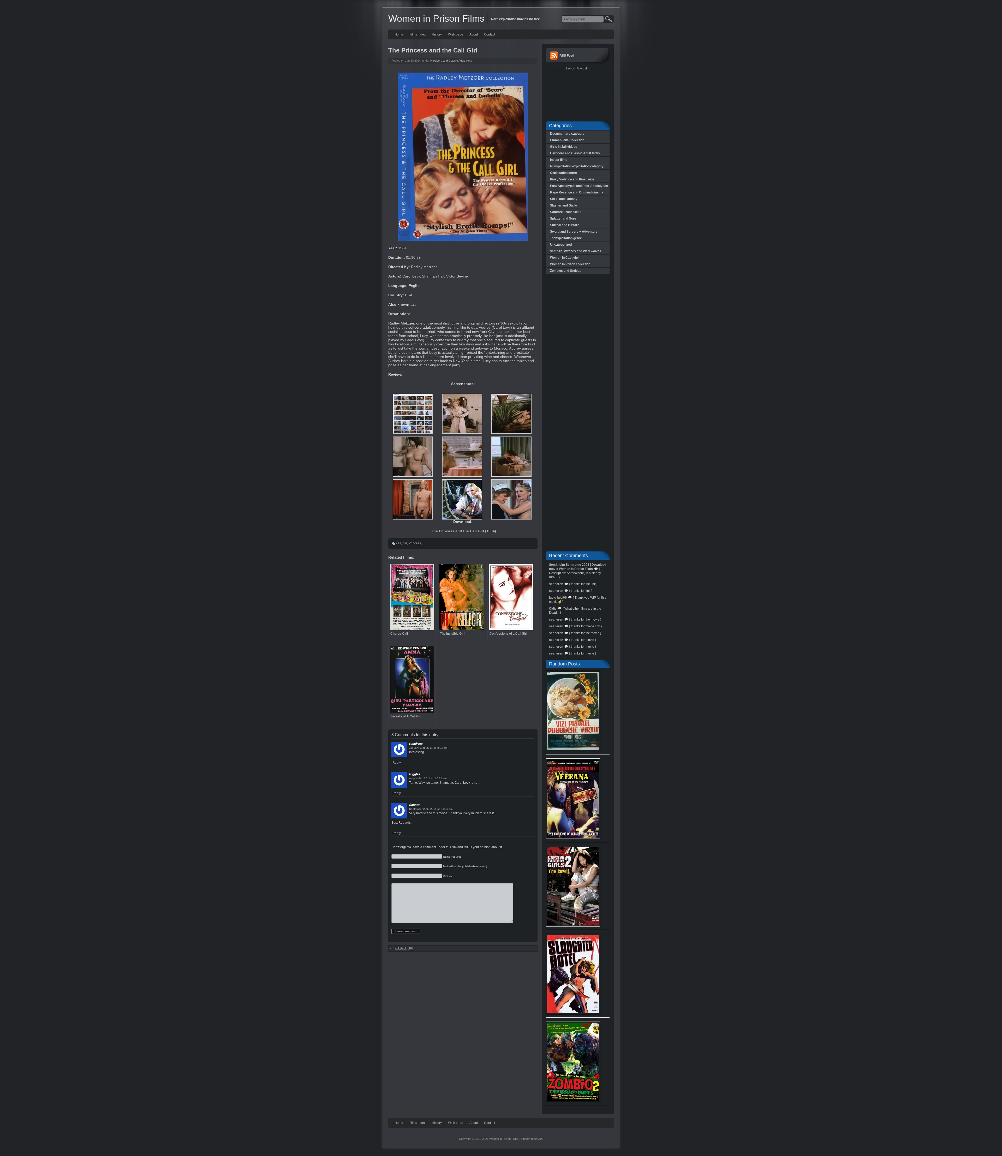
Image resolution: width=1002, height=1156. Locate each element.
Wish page (455, 34)
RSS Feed (566, 55)
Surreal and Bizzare (564, 225)
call (398, 543)
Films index (417, 34)
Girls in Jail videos (563, 147)
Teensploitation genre (566, 238)
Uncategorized (561, 244)
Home (399, 34)
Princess (415, 543)
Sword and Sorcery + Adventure (574, 231)
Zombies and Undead (565, 271)
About (473, 34)
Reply (396, 762)
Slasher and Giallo (563, 205)
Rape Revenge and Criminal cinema (576, 192)
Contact (489, 34)
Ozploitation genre (563, 173)
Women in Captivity (564, 257)
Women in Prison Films (436, 18)
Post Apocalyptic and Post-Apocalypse (579, 186)
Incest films (558, 160)
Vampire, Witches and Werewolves (575, 251)
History (437, 34)
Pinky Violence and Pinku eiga (572, 179)
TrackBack (402, 948)
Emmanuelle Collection (567, 140)
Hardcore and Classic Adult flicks (451, 60)
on (435, 747)
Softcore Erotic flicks (565, 212)
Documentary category (567, 133)
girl (405, 543)
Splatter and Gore (563, 218)
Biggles (414, 774)
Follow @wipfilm (577, 68)
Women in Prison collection (570, 264)
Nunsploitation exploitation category (577, 166)
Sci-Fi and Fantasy (563, 199)
